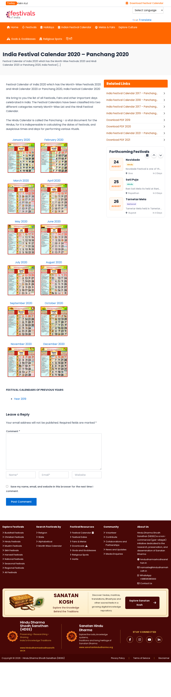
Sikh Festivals (12, 550)
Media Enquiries (114, 553)
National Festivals (14, 559)
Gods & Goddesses (23, 39)
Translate (145, 20)
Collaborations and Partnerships (116, 543)
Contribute (111, 537)
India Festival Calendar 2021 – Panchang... (132, 133)
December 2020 (54, 344)
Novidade (133, 160)
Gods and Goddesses (84, 550)
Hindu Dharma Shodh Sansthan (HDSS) (44, 658)
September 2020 (21, 303)
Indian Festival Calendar (76, 27)
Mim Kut (23, 3)
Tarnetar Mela (136, 199)
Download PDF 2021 (118, 140)
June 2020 (54, 221)
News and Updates (116, 549)
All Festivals (11, 572)
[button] (153, 155)
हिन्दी (69, 39)
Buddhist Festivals (14, 532)
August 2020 (54, 262)
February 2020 (53, 140)
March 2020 (21, 181)
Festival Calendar (81, 532)
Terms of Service (141, 658)
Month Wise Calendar (50, 545)
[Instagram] (139, 639)
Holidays (49, 27)
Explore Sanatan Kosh (139, 602)
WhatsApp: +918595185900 (148, 577)
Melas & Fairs (107, 27)
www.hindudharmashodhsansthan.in (37, 649)
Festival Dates (79, 537)
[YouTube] (149, 639)
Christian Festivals (14, 537)
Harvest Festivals (14, 554)
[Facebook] (130, 639)
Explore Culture (128, 27)
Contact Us (146, 583)
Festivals (31, 27)
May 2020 (21, 221)
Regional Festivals (14, 567)
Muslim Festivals (13, 545)
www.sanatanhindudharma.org (96, 647)
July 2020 (21, 262)
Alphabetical (45, 541)
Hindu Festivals (13, 541)
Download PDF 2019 (118, 120)
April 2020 (53, 181)
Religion (42, 532)
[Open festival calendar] (147, 155)
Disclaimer (163, 658)
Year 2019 (20, 399)
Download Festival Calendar (146, 3)
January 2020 (21, 140)
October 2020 (54, 303)
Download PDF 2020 (119, 126)
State (41, 537)
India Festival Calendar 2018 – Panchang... (132, 100)
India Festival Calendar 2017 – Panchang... (132, 93)
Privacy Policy (118, 658)
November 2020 (21, 344)
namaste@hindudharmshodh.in (154, 569)
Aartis (75, 559)
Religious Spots (52, 39)
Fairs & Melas (79, 541)
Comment (13, 431)
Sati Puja (132, 179)
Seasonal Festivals (15, 563)
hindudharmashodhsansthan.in (154, 561)
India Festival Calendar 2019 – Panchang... (132, 113)
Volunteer (111, 532)
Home (14, 27)
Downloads (78, 545)
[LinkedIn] (159, 639)
